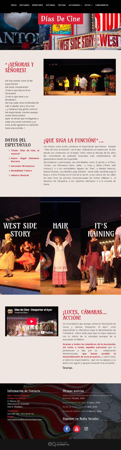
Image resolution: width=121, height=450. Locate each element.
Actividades (74, 5)
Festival (62, 5)
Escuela (14, 13)
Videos (24, 13)
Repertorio (37, 5)
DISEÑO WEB (63, 444)
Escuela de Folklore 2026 (74, 411)
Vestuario (24, 5)
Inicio (14, 5)
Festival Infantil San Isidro (74, 402)
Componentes (101, 5)
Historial (50, 5)
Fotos (88, 5)
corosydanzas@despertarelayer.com (24, 419)
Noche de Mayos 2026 (73, 406)
